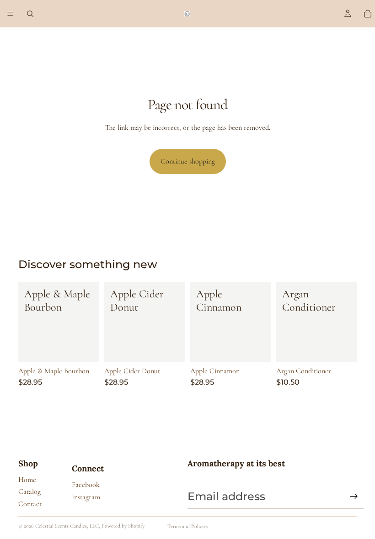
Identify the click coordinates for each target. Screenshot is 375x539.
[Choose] (84, 348)
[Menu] (10, 13)
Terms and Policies (187, 526)
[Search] (30, 14)
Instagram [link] (86, 497)
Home (27, 479)
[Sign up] (354, 496)
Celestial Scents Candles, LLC (67, 526)
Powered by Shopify (123, 526)
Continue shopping (188, 161)
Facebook (86, 484)
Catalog (29, 491)
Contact (30, 503)
